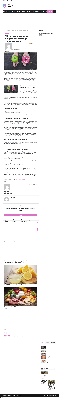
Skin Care (42, 11)
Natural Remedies (36, 11)
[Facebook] (0, 397)
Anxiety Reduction (9, 11)
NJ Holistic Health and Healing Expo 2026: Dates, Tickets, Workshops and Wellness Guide (51, 386)
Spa (46, 11)
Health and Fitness (17, 11)
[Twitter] (1, 397)
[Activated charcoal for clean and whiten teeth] (43, 354)
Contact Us (49, 0)
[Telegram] (2, 397)
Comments (53, 342)
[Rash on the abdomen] (43, 357)
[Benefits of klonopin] (43, 351)
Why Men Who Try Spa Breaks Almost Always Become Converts (44, 382)
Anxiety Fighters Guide (6, 395)
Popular (42, 342)
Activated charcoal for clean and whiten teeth (50, 354)
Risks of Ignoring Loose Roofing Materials (43, 376)
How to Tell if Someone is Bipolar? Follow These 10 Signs (51, 361)
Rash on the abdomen (50, 356)
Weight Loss (50, 11)
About (46, 0)
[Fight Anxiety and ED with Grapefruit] (43, 347)
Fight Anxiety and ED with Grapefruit (50, 346)
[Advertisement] (29, 20)
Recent (47, 342)
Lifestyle (30, 11)
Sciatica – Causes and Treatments (51, 371)
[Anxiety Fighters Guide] (8, 6)
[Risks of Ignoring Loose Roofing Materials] (44, 372)
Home (43, 0)
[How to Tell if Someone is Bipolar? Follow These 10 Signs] (43, 361)
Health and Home (25, 11)
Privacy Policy (54, 0)
